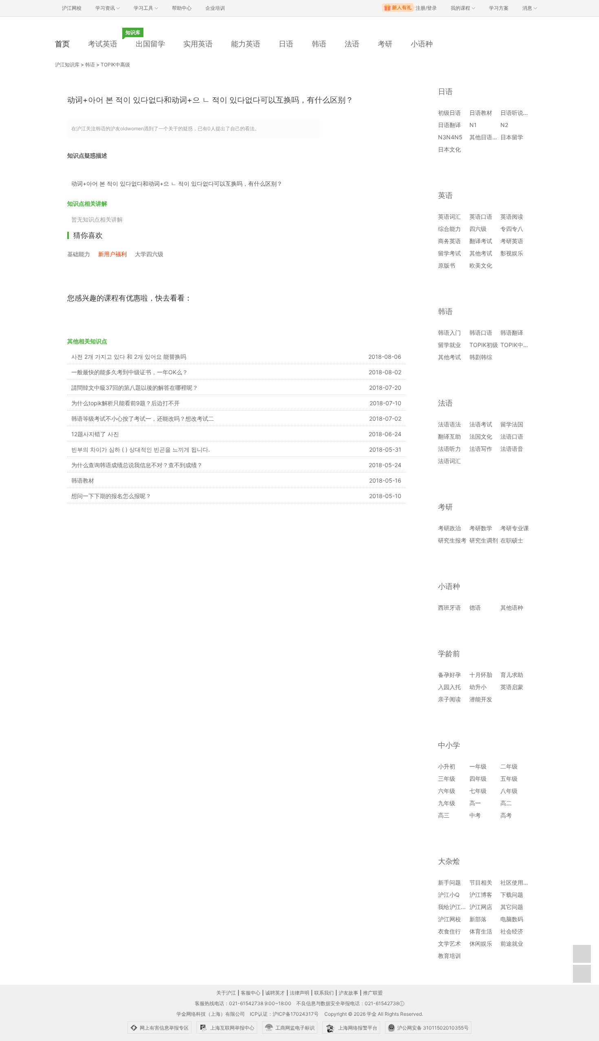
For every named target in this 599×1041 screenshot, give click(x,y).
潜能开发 (480, 699)
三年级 (446, 778)
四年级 (478, 778)
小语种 (422, 44)
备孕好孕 (449, 674)
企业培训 (215, 8)
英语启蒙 (511, 686)
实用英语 (198, 44)
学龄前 (449, 653)
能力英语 (245, 44)
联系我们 (324, 993)
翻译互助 (449, 436)
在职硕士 (511, 540)
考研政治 (449, 528)
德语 (475, 607)
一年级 (478, 766)
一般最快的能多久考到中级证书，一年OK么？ (129, 372)
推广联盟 (373, 993)
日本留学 (511, 137)
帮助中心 (182, 8)
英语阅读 (511, 216)
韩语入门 (449, 332)
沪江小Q (449, 894)
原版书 (446, 265)
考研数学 (480, 528)
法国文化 (480, 436)
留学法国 (511, 424)
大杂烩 (449, 861)
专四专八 (511, 228)
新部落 (478, 919)
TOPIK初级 (483, 344)
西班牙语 (449, 607)
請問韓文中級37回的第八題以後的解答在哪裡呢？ (134, 387)
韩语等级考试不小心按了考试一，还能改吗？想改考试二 (142, 418)
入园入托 (449, 686)
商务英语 (449, 240)
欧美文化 (480, 265)
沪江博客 (480, 894)
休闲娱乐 (480, 943)
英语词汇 (449, 216)
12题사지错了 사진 (95, 433)
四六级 (478, 228)
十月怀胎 (480, 674)
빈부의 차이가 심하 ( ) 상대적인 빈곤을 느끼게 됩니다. (140, 449)
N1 (473, 124)
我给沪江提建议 (458, 906)
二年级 (509, 766)
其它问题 (511, 906)
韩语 (319, 44)
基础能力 (78, 253)
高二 (506, 802)
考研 (385, 44)
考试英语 (102, 44)
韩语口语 (480, 332)
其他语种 (511, 607)
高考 (506, 815)
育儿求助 (511, 674)
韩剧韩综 (480, 357)
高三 (443, 815)
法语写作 (480, 448)
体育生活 (480, 931)
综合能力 (449, 228)
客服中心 (250, 993)
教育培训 (449, 955)
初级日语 (449, 112)
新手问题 (449, 882)
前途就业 (511, 943)
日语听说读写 (517, 112)
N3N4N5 (450, 137)
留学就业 (449, 344)
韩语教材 (82, 480)
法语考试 (480, 424)
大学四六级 (149, 253)
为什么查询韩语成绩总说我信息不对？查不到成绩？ (137, 464)
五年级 (509, 778)
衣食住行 (449, 931)
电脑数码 (511, 919)
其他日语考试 (486, 137)
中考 (475, 815)
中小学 (449, 745)
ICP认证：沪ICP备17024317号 (284, 1014)
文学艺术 (449, 943)
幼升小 (478, 686)
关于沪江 (226, 993)
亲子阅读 (449, 699)
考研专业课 (514, 528)
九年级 (446, 802)
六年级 (446, 790)
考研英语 (511, 240)
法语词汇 (449, 460)
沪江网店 (480, 906)
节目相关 (480, 882)
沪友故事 (348, 993)
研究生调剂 (483, 540)
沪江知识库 (67, 64)
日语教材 (480, 112)
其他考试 (480, 253)
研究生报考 (452, 540)
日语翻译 (449, 124)
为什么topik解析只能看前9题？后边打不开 (125, 403)
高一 (475, 802)
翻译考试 (480, 240)
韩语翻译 (511, 332)
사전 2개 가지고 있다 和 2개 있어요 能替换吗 (128, 356)
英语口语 (480, 216)
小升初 (446, 766)
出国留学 (150, 44)
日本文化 (449, 149)
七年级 (478, 790)
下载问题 (511, 894)
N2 (504, 124)
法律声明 (299, 993)
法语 (352, 44)
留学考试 (449, 253)
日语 (286, 44)
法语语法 (449, 424)
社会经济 (511, 931)
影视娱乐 (511, 253)
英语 (445, 195)
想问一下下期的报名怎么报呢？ (111, 495)
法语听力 (449, 448)
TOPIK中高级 (115, 64)
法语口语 (511, 436)
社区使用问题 (517, 882)
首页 (62, 44)
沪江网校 (449, 919)
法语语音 (511, 448)
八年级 (509, 790)
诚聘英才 (275, 993)
